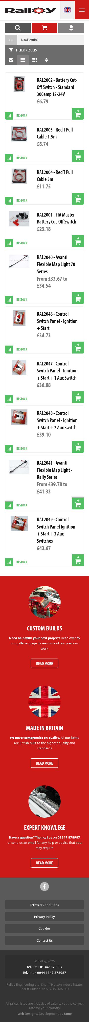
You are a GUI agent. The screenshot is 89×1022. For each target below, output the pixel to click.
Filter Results (26, 49)
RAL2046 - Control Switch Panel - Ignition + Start (57, 320)
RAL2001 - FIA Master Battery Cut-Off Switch (56, 218)
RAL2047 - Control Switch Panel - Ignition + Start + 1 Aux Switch (57, 370)
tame (68, 1013)
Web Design (26, 1013)
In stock (21, 299)
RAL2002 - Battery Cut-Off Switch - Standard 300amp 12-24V (57, 86)
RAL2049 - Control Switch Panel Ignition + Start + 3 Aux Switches (56, 530)
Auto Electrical (29, 39)
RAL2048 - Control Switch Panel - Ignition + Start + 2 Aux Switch (57, 420)
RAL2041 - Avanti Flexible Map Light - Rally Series (54, 469)
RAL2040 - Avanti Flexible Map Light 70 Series (56, 264)
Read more (44, 663)
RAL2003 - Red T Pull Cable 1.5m (55, 133)
